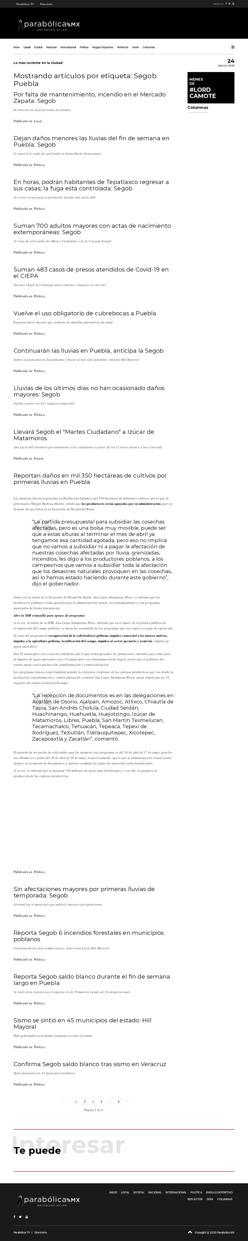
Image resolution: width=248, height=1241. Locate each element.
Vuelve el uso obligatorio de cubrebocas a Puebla (85, 313)
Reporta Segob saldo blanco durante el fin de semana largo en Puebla (92, 980)
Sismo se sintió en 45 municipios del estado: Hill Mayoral (83, 1023)
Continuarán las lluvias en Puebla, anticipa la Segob (89, 350)
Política (84, 47)
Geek (135, 47)
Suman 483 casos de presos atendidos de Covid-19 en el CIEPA (91, 272)
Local (27, 47)
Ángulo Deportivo (102, 47)
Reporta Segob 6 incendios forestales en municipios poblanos (89, 936)
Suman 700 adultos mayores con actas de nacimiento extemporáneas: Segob (92, 229)
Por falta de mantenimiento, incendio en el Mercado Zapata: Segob (90, 97)
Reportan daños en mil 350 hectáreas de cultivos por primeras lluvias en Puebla (90, 479)
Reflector (122, 47)
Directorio (46, 4)
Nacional (51, 47)
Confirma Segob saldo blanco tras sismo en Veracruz (90, 1064)
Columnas (149, 47)
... (110, 1101)
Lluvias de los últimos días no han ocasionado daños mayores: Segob (89, 391)
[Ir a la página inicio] (62, 1102)
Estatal (38, 47)
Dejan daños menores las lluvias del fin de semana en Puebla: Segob (91, 141)
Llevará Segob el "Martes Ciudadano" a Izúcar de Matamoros (84, 435)
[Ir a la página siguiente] (126, 1102)
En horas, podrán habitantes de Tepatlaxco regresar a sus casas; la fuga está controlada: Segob (91, 185)
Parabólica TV (25, 4)
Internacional (68, 47)
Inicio (17, 47)
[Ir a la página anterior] (69, 1102)
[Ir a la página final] (133, 1102)
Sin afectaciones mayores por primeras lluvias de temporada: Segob (84, 892)
